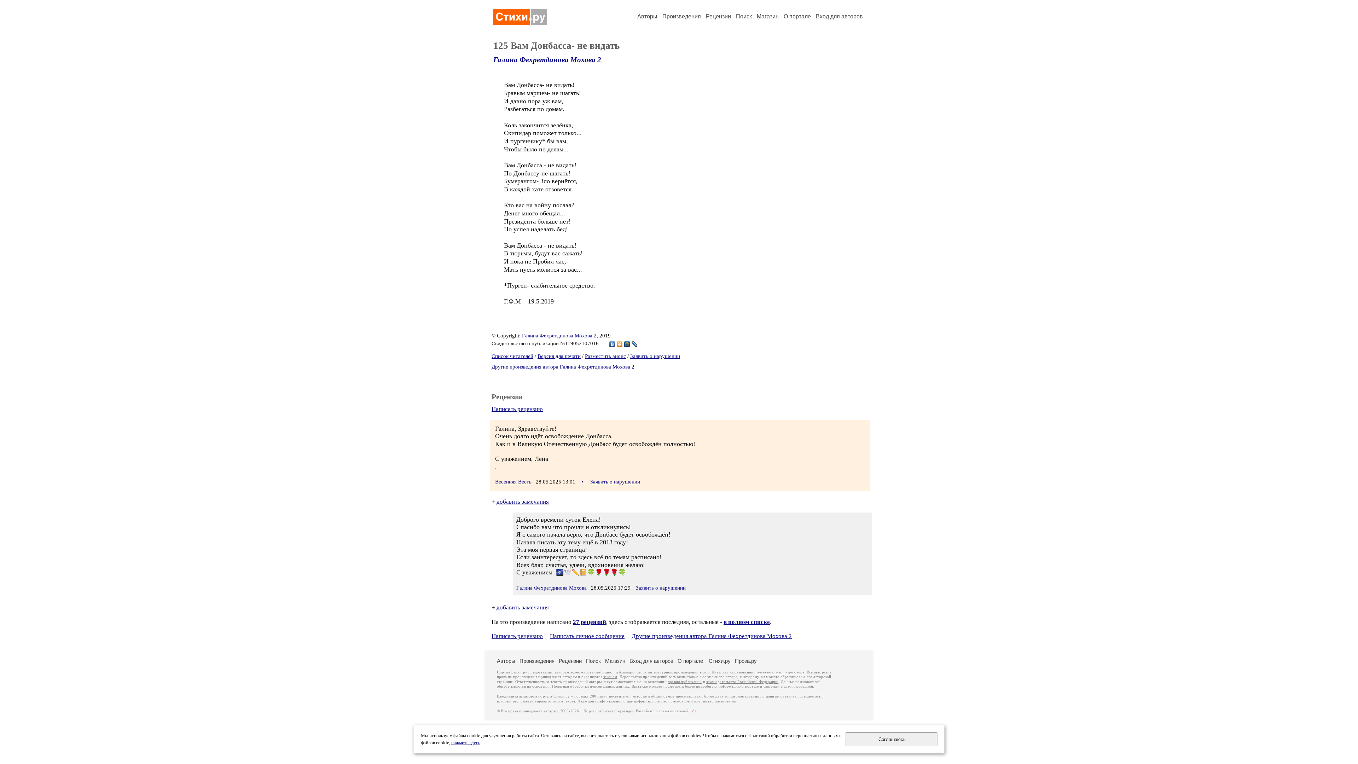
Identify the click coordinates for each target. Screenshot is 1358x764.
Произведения (681, 16)
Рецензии (718, 16)
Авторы (647, 16)
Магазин (768, 16)
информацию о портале (738, 686)
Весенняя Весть (513, 482)
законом (610, 677)
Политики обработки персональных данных (590, 686)
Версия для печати (559, 356)
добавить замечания (523, 501)
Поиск (744, 16)
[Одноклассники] (619, 344)
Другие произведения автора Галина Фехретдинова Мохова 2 (563, 367)
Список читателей (512, 356)
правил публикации (685, 682)
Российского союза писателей (662, 711)
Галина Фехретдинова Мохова (551, 588)
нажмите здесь (465, 742)
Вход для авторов (839, 16)
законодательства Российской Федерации (742, 682)
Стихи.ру (720, 661)
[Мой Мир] (627, 344)
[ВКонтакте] (612, 344)
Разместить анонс (605, 356)
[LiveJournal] (634, 344)
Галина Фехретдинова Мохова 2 (547, 60)
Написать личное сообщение (587, 636)
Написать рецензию (517, 409)
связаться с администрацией (788, 686)
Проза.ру (746, 661)
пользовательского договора (779, 672)
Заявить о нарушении (655, 356)
